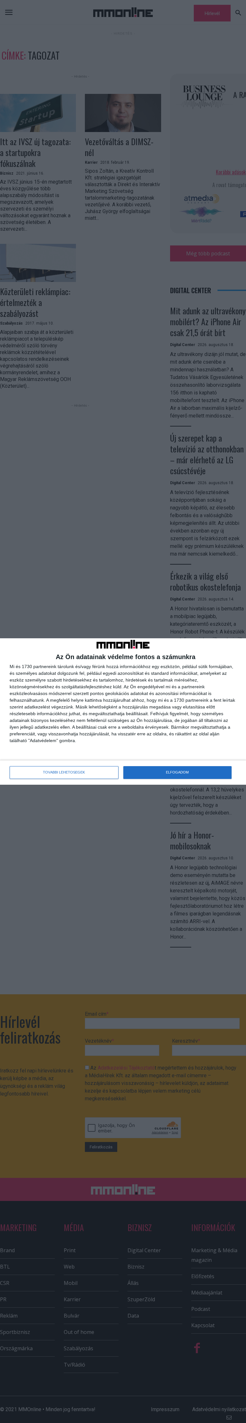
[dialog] (123, 711)
